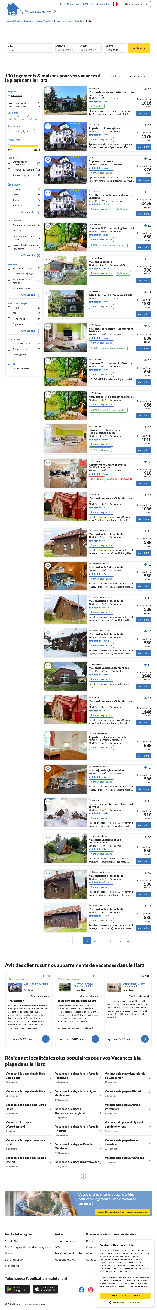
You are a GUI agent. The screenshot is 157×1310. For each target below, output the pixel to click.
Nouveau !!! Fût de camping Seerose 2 (111, 396)
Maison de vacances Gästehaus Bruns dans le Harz (111, 94)
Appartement (26, 348)
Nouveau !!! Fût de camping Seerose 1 (111, 228)
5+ (36, 117)
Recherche (139, 48)
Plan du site (12, 1265)
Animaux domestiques (26, 224)
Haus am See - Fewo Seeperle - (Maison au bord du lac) (107, 431)
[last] (128, 940)
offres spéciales (26, 368)
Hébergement (26, 354)
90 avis (105, 849)
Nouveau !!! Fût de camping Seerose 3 (111, 363)
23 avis (105, 507)
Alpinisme (26, 324)
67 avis (105, 574)
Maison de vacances (26, 343)
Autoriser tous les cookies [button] (125, 1295)
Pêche (26, 307)
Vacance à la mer (26, 288)
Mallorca (10, 1253)
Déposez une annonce (137, 3)
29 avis (105, 268)
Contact (91, 1259)
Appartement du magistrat (105, 128)
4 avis (105, 134)
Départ (83, 45)
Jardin (26, 199)
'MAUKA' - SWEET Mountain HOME (110, 295)
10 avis (105, 777)
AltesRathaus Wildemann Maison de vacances (111, 196)
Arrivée (60, 45)
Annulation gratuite (26, 175)
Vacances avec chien (26, 267)
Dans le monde (14, 1259)
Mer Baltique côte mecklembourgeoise (28, 1247)
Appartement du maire (102, 161)
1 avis (105, 101)
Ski (26, 313)
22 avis (105, 710)
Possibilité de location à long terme (26, 247)
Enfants (26, 230)
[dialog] (125, 1273)
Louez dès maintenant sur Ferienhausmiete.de (122, 1211)
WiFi (26, 194)
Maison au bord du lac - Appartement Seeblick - (111, 330)
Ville (10, 46)
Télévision (26, 205)
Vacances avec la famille (26, 281)
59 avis (105, 915)
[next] (121, 940)
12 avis (105, 204)
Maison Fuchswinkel (101, 261)
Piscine (26, 188)
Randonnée (26, 318)
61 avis (105, 540)
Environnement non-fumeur (26, 237)
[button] (125, 1302)
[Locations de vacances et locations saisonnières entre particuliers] (31, 12)
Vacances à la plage (26, 273)
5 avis (105, 168)
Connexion (73, 3)
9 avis (105, 474)
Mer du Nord (12, 1241)
